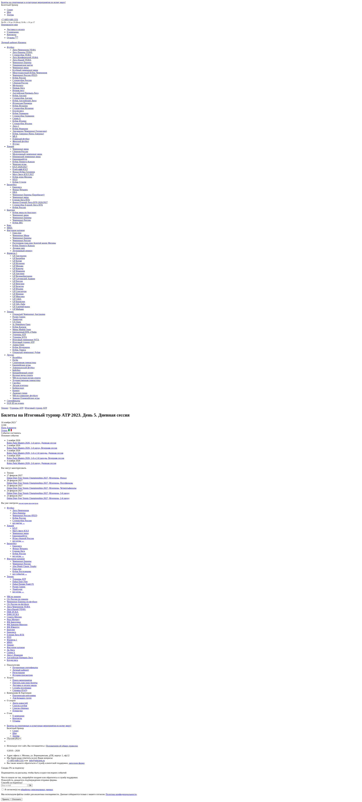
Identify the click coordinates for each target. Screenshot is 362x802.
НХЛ (14, 179)
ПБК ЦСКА (12, 612)
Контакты (11, 34)
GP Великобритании (22, 276)
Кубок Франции (20, 128)
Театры (10, 15)
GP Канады (17, 268)
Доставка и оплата (16, 29)
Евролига (17, 187)
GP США (16, 299)
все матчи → (18, 523)
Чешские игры (19, 164)
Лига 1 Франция (15, 655)
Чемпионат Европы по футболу (22, 601)
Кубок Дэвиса (19, 350)
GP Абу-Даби (18, 304)
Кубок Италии (19, 121)
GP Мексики (18, 296)
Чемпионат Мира (20, 235)
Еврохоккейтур (19, 159)
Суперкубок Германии (23, 116)
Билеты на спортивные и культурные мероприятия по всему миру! (33, 2)
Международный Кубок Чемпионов (29, 72)
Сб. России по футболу (18, 604)
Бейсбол (16, 370)
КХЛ (14, 528)
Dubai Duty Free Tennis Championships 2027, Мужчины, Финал (37, 478)
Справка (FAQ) (19, 690)
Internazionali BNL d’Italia (24, 332)
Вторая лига (18, 90)
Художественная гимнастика (26, 380)
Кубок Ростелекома (21, 571)
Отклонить (16, 799)
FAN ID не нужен (15, 403)
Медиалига (17, 85)
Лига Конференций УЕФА (25, 57)
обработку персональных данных (37, 789)
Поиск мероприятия (22, 680)
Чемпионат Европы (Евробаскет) (28, 195)
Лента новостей (20, 703)
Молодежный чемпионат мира (27, 154)
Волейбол (17, 357)
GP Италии (17, 289)
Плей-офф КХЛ (20, 169)
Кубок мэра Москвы (22, 177)
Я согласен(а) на (28, 789)
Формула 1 (12, 253)
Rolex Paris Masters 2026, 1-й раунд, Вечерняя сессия (32, 448)
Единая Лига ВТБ (15, 634)
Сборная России (20, 83)
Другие (10, 355)
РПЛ (9, 637)
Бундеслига (18, 111)
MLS (14, 136)
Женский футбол (20, 141)
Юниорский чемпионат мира (26, 156)
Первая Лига (18, 88)
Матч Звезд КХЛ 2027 (23, 174)
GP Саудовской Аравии (23, 278)
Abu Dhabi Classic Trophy (24, 566)
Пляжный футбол (20, 139)
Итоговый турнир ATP (23, 342)
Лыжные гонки (19, 393)
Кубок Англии (19, 95)
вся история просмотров (28, 503)
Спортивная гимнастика (24, 362)
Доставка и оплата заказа (24, 685)
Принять (5, 799)
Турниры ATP (19, 334)
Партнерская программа (24, 695)
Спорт (10, 9)
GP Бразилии (18, 301)
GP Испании (18, 263)
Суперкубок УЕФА (21, 55)
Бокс (9, 225)
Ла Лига (11, 650)
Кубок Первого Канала (23, 161)
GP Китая (17, 261)
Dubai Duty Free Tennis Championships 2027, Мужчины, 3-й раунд (38, 493)
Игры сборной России (23, 538)
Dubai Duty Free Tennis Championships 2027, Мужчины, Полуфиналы (40, 483)
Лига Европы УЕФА (22, 52)
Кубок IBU (17, 222)
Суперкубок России (22, 80)
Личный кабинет (9, 42)
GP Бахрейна (18, 258)
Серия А (16, 118)
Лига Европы (18, 513)
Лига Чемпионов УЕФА (24, 50)
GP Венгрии (18, 283)
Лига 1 (15, 126)
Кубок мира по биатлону (24, 212)
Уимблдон (17, 319)
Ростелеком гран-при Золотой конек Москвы (34, 243)
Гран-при (16, 233)
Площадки (17, 710)
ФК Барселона (14, 622)
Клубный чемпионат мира (25, 70)
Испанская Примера (22, 103)
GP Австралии (19, 256)
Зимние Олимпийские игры (26, 398)
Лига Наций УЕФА (21, 60)
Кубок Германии (20, 113)
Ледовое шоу (18, 248)
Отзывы (12, 37)
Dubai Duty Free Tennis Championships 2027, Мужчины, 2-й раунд (38, 498)
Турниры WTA (19, 337)
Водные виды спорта (22, 375)
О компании (13, 32)
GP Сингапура (19, 291)
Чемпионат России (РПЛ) (24, 515)
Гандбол (16, 383)
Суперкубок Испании (23, 108)
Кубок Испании (20, 106)
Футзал (15, 144)
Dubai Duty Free (20, 581)
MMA (9, 228)
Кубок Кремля (19, 327)
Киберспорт (18, 388)
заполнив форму (77, 763)
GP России (17, 281)
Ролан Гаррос (18, 317)
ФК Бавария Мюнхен (17, 624)
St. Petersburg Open (21, 324)
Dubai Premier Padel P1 (23, 584)
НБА (14, 192)
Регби (15, 360)
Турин (4, 430)
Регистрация (18, 672)
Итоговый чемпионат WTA (25, 339)
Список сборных (20, 708)
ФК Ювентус (13, 627)
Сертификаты (13, 400)
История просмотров (22, 675)
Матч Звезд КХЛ (20, 531)
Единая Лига (18, 551)
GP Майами (18, 309)
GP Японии (18, 294)
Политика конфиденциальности (121, 794)
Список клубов (19, 705)
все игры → (18, 541)
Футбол (10, 47)
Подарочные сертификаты (25, 667)
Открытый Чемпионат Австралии (28, 314)
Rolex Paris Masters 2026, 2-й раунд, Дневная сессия (31, 463)
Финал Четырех (20, 189)
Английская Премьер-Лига (25, 93)
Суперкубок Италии (22, 123)
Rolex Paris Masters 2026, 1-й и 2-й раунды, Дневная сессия (35, 453)
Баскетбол (12, 184)
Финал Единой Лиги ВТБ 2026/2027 (30, 202)
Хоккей (10, 146)
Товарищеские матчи (22, 65)
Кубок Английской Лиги (24, 100)
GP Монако (17, 266)
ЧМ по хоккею (14, 596)
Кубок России (19, 207)
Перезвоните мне (9, 24)
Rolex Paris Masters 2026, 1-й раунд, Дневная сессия (31, 443)
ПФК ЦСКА (13, 614)
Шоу (9, 12)
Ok (30, 785)
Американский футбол (23, 367)
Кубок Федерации (21, 347)
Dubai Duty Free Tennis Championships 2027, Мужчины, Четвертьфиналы (41, 488)
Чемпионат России (21, 220)
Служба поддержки (21, 688)
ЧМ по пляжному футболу (25, 395)
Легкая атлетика (20, 385)
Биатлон (11, 210)
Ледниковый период (22, 250)
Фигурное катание (16, 230)
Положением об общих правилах (62, 746)
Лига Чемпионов (20, 510)
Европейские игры (21, 365)
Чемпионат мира (20, 67)
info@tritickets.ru (37, 760)
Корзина (22, 42)
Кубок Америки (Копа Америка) (28, 133)
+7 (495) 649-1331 (15, 760)
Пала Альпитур (8, 427)
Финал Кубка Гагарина (23, 172)
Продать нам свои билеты (24, 683)
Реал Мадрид (13, 619)
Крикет (16, 390)
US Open (16, 322)
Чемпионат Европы (21, 62)
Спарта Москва (14, 617)
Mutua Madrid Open (21, 329)
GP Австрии (18, 273)
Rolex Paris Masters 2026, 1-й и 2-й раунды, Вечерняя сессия (35, 458)
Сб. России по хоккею (17, 599)
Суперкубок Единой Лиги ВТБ (27, 205)
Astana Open (18, 345)
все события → (19, 574)
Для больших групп (22, 698)
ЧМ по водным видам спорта (26, 378)
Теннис (10, 311)
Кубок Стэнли (19, 182)
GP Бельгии (18, 286)
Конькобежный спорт (22, 372)
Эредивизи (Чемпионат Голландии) (29, 131)
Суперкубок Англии (22, 98)
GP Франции (18, 271)
